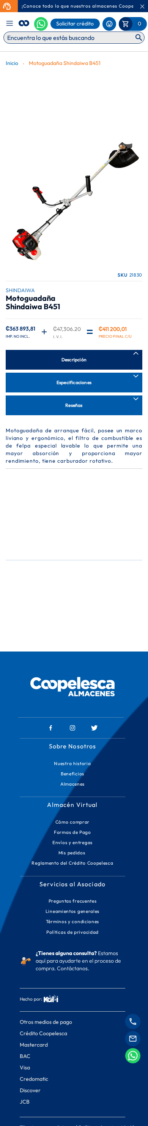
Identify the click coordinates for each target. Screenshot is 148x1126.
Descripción (74, 359)
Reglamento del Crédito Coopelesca (72, 863)
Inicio (12, 63)
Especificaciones (74, 382)
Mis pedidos (72, 853)
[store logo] (23, 22)
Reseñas (73, 405)
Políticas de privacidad (72, 932)
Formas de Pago (72, 832)
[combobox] (74, 38)
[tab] (74, 360)
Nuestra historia (72, 763)
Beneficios (72, 773)
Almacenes (72, 784)
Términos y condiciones (72, 921)
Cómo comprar (72, 822)
